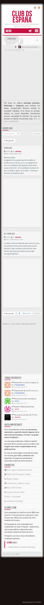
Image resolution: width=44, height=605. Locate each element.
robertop (18, 151)
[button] (30, 30)
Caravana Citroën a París (15, 492)
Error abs (8, 128)
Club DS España (22, 17)
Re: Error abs (9, 233)
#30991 (8, 151)
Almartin (18, 237)
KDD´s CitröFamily (13, 496)
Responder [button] (10, 141)
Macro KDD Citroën (14, 487)
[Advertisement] (22, 76)
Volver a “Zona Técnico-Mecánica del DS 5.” (20, 324)
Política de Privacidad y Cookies (18, 474)
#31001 (8, 237)
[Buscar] (18, 134)
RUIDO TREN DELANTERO (24, 407)
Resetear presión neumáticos (25, 398)
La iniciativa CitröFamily (14, 501)
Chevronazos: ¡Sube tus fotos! (18, 483)
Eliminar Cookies (12, 479)
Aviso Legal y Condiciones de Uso (19, 470)
